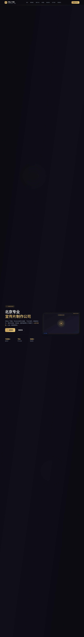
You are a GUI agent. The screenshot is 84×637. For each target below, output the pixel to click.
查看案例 (11, 330)
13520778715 (75, 2)
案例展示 (32, 2)
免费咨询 (20, 330)
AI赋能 (43, 2)
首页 (27, 2)
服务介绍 (37, 2)
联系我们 (59, 2)
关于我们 (53, 2)
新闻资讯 (48, 2)
